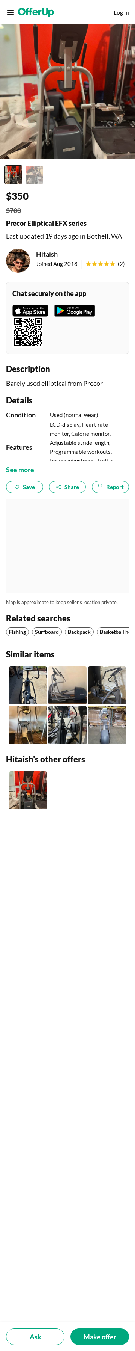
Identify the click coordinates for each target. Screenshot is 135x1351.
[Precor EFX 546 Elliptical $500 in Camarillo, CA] (107, 685)
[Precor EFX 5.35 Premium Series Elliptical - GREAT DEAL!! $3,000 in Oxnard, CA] (28, 725)
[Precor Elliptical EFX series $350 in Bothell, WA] (28, 790)
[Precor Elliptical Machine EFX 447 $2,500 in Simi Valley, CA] (67, 685)
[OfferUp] (36, 12)
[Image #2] (35, 174)
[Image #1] (13, 174)
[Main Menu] (10, 12)
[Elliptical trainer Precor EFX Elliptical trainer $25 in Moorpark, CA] (28, 685)
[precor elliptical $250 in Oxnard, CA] (67, 725)
